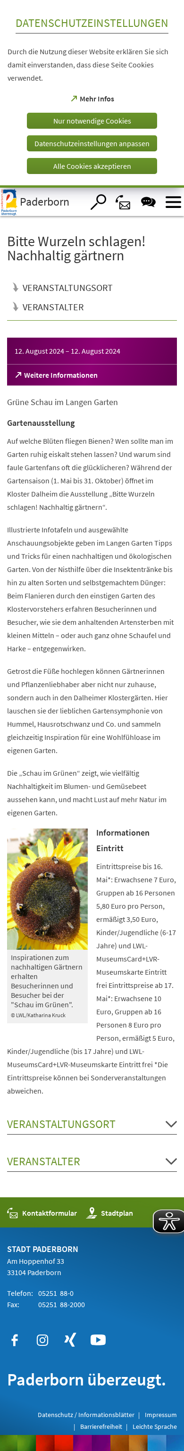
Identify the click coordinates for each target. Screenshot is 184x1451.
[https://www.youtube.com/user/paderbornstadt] (98, 1340)
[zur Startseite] (42, 202)
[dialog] (92, 94)
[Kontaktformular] (123, 202)
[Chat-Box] (148, 202)
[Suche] (98, 202)
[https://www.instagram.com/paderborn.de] (42, 1340)
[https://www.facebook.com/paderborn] (14, 1340)
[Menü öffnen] (173, 202)
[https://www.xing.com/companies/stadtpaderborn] (70, 1340)
